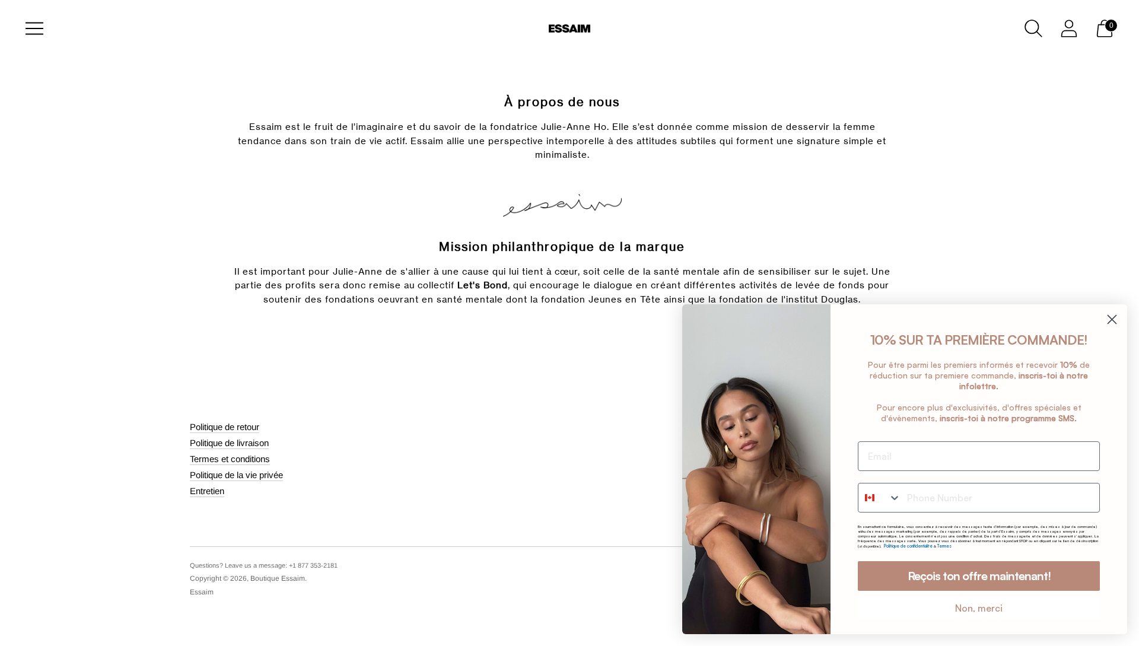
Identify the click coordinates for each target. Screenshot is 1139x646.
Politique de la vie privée (236, 475)
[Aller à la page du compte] (1069, 28)
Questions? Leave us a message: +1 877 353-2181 (264, 565)
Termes (944, 546)
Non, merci (979, 608)
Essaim (202, 592)
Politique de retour (224, 427)
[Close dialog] (1112, 319)
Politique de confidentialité (909, 546)
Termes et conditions (230, 459)
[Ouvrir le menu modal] (34, 28)
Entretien (207, 491)
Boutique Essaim (277, 578)
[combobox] (879, 497)
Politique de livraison (229, 443)
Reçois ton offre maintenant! (979, 575)
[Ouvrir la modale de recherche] (1033, 28)
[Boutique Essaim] (569, 28)
